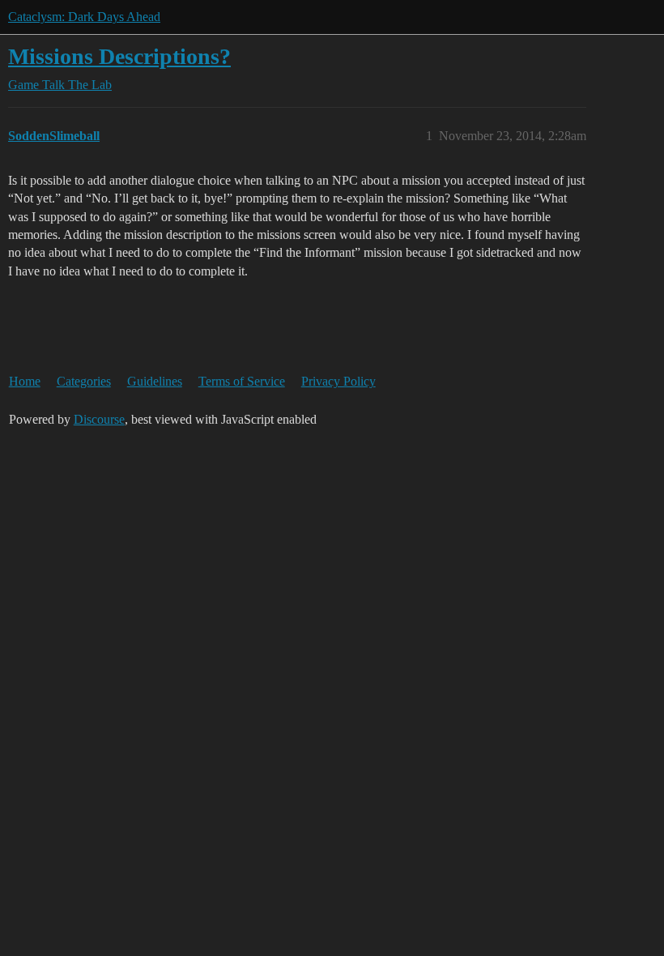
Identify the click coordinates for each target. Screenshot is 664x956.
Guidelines (154, 381)
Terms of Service (241, 381)
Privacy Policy (338, 381)
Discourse (99, 419)
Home (24, 381)
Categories (84, 381)
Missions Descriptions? (119, 56)
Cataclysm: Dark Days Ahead (84, 16)
